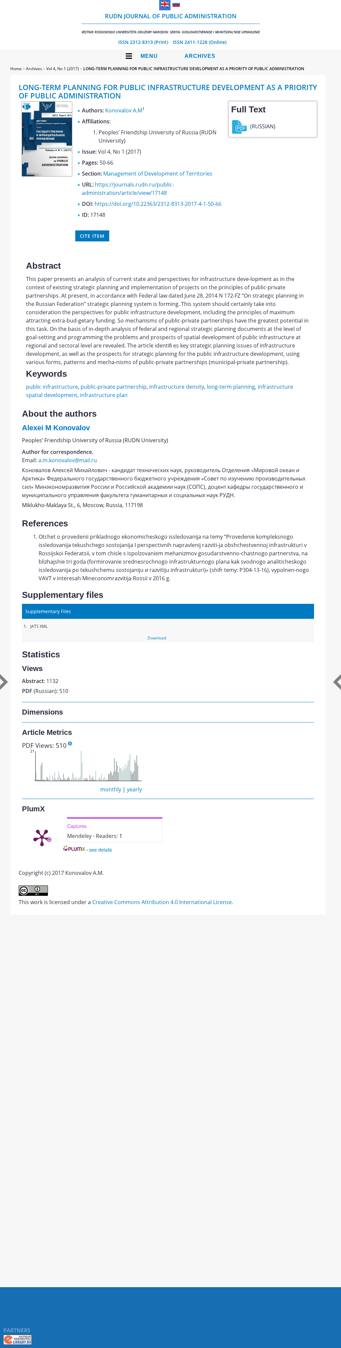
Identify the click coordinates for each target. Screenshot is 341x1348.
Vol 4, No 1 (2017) (62, 68)
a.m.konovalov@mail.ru (67, 460)
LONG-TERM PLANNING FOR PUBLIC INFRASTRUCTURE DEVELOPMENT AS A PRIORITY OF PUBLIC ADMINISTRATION (193, 68)
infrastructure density (176, 386)
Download (157, 638)
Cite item (92, 236)
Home (16, 68)
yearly (134, 789)
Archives (199, 56)
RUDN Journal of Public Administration (171, 23)
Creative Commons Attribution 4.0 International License (162, 902)
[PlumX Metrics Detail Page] (42, 837)
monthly (110, 789)
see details (100, 849)
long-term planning (231, 386)
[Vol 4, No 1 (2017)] (47, 174)
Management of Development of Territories (157, 173)
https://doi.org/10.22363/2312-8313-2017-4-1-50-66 (158, 203)
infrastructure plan (104, 395)
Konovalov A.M (123, 110)
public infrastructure (52, 386)
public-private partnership (114, 386)
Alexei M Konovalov (56, 428)
